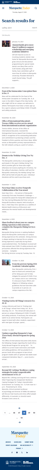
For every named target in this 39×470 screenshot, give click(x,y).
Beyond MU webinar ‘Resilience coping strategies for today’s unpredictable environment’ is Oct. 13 (18, 372)
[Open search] (36, 8)
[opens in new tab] (11, 2)
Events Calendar (11, 445)
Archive (8, 442)
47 (19, 413)
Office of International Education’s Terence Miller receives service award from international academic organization (19, 123)
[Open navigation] (3, 8)
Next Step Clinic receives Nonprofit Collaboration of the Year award (16, 189)
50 (34, 413)
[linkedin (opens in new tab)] (27, 452)
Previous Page (19, 408)
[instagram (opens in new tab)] (17, 452)
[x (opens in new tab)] (22, 452)
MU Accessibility (25, 445)
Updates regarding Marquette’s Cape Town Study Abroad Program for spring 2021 (18, 335)
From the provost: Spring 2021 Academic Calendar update (24, 265)
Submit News (29, 442)
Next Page (19, 422)
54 (22, 418)
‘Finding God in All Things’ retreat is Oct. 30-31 (18, 302)
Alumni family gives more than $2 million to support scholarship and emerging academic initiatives (23, 48)
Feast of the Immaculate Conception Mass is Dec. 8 (19, 92)
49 (29, 413)
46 (14, 413)
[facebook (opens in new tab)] (12, 452)
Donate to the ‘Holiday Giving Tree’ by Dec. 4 (17, 156)
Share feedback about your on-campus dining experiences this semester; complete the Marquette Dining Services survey (18, 225)
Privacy (18, 448)
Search (34, 28)
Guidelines (17, 442)
